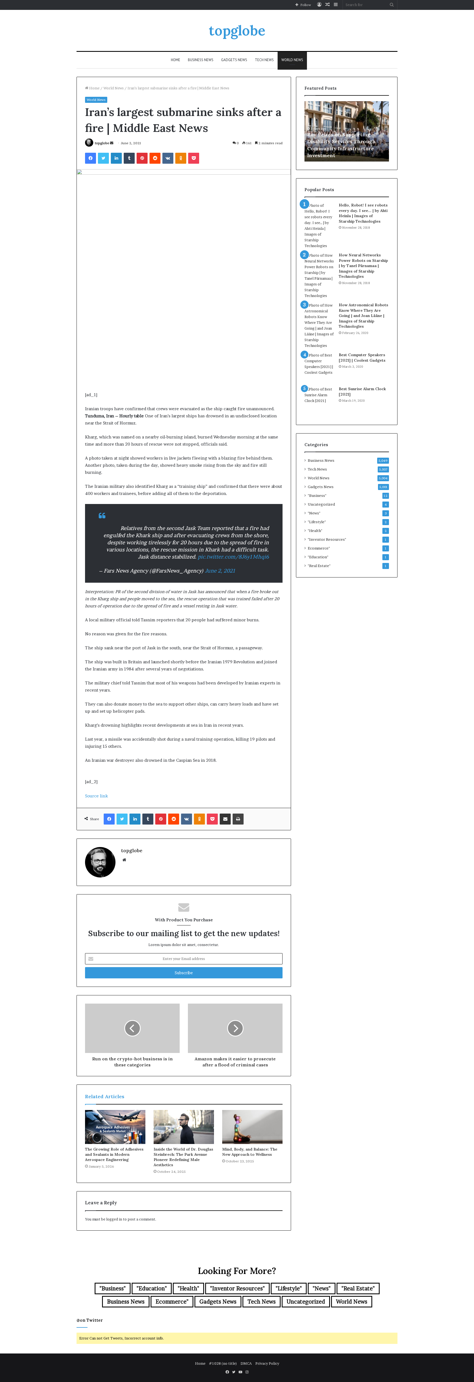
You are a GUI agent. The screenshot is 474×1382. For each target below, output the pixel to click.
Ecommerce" (319, 548)
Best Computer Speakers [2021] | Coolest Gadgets (362, 357)
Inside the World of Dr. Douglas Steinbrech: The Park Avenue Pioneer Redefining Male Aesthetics (183, 1157)
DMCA (246, 1363)
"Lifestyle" (317, 522)
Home (175, 60)
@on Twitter (90, 1320)
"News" (314, 513)
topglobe (102, 143)
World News (292, 60)
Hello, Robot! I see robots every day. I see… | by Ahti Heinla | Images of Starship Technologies (363, 213)
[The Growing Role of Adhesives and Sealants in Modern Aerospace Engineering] (115, 1127)
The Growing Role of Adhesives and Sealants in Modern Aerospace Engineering (114, 1154)
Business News (200, 60)
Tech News (264, 60)
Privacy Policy (267, 1363)
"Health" (315, 530)
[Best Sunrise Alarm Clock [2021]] (319, 401)
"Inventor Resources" (327, 539)
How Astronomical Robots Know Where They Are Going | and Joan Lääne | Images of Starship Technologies (363, 315)
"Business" (317, 495)
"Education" (318, 557)
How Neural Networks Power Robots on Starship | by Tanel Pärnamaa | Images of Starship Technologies (363, 266)
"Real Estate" (319, 565)
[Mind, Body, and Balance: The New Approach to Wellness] (252, 1127)
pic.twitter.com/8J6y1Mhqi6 (233, 557)
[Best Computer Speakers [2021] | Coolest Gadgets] (319, 367)
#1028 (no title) (223, 1363)
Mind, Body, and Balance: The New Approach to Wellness (249, 1152)
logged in (114, 1219)
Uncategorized (321, 504)
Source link (96, 795)
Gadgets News (234, 60)
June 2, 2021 (220, 571)
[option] (346, 131)
